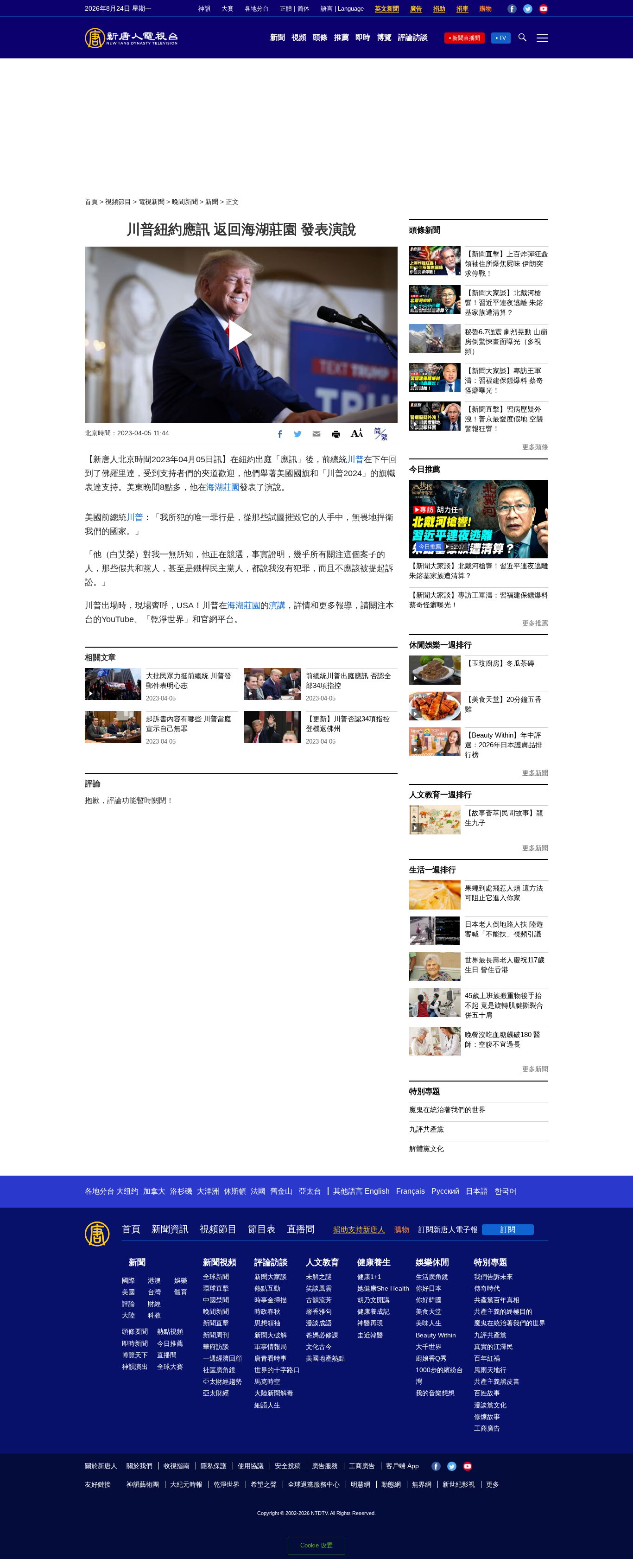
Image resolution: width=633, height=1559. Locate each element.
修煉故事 (487, 1416)
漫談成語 (319, 1323)
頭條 (320, 37)
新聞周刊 (216, 1335)
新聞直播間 (466, 38)
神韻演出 (135, 1366)
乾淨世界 (227, 1484)
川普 (355, 459)
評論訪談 (413, 37)
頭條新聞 (424, 230)
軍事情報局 (270, 1346)
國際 (128, 1280)
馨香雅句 (319, 1311)
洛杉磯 (181, 1191)
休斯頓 (235, 1191)
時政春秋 (267, 1311)
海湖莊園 (223, 487)
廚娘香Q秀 (431, 1358)
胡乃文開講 (373, 1300)
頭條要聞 (135, 1331)
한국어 (505, 1191)
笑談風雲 (319, 1288)
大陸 (128, 1315)
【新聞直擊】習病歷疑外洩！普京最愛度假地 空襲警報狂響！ (504, 419)
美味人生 (429, 1323)
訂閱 (507, 1230)
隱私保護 (214, 1466)
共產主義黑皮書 (496, 1381)
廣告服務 (325, 1466)
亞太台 (310, 1191)
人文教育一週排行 (440, 794)
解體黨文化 (426, 1148)
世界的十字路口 (277, 1370)
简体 (304, 8)
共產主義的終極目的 (503, 1311)
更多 (492, 1484)
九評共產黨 (426, 1129)
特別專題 (424, 1091)
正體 (286, 8)
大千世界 (429, 1346)
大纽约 (127, 1191)
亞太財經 (216, 1393)
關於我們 (139, 1466)
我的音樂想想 (435, 1393)
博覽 (384, 37)
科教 (154, 1315)
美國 (128, 1292)
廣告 (416, 8)
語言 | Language (342, 8)
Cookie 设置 (316, 1545)
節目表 (262, 1229)
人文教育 (322, 1262)
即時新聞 (135, 1343)
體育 (180, 1292)
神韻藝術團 (143, 1484)
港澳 (154, 1280)
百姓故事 (487, 1393)
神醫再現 (370, 1323)
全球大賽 (170, 1366)
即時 (362, 37)
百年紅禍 (487, 1358)
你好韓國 (429, 1300)
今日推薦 (424, 469)
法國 (258, 1191)
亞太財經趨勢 (222, 1381)
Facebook (512, 8)
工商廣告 (487, 1428)
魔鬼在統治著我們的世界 (447, 1110)
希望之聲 (264, 1484)
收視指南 (177, 1466)
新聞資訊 (170, 1229)
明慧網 (360, 1484)
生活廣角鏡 (432, 1276)
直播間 (301, 1229)
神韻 (204, 8)
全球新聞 (216, 1276)
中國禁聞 (216, 1300)
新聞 (277, 37)
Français (410, 1191)
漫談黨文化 (490, 1405)
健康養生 (374, 1262)
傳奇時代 (487, 1288)
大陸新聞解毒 (273, 1393)
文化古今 (319, 1346)
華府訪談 (216, 1346)
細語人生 (267, 1405)
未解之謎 (319, 1276)
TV (502, 38)
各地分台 (257, 8)
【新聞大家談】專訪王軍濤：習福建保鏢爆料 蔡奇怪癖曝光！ (504, 380)
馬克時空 (267, 1381)
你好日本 (429, 1288)
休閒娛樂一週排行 (440, 645)
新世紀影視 (459, 1484)
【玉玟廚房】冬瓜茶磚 (499, 663)
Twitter (527, 8)
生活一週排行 (432, 869)
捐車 (462, 8)
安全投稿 (288, 1466)
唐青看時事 (270, 1358)
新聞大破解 (270, 1335)
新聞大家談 (270, 1276)
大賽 (228, 8)
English (377, 1191)
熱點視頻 (170, 1331)
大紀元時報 (186, 1484)
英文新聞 (387, 8)
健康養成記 (373, 1311)
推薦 (341, 37)
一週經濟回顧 (222, 1358)
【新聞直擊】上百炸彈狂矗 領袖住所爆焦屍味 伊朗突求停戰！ (506, 263)
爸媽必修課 (322, 1335)
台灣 (154, 1292)
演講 (277, 605)
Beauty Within (436, 1335)
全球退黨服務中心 (314, 1484)
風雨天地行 (490, 1370)
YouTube (543, 8)
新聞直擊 (216, 1323)
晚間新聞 (185, 201)
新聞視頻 (219, 1262)
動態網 (391, 1484)
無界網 (421, 1484)
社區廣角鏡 (219, 1370)
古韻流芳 (319, 1300)
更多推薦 (535, 623)
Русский (445, 1191)
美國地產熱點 (325, 1358)
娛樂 (180, 1280)
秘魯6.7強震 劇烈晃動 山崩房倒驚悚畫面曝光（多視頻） (506, 341)
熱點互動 (267, 1288)
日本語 (477, 1191)
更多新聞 (535, 772)
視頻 (298, 37)
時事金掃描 (270, 1300)
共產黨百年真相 (496, 1300)
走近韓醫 (370, 1335)
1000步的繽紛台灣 (439, 1375)
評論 (128, 1303)
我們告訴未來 (493, 1276)
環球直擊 (216, 1288)
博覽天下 (135, 1355)
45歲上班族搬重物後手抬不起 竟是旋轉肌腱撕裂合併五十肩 (504, 1005)
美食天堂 (429, 1311)
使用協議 (251, 1466)
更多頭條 (535, 447)
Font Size (357, 432)
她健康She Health (383, 1288)
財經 (154, 1303)
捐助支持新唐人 (359, 1230)
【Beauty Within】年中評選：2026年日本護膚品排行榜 (503, 744)
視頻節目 (118, 201)
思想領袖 (267, 1323)
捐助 (439, 8)
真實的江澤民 (493, 1346)
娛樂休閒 (432, 1262)
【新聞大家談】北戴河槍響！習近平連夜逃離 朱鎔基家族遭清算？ (504, 302)
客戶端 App (402, 1466)
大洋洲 (208, 1191)
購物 (486, 8)
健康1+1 (369, 1276)
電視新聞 (152, 201)
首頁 (91, 201)
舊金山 (281, 1191)
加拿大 (154, 1191)
